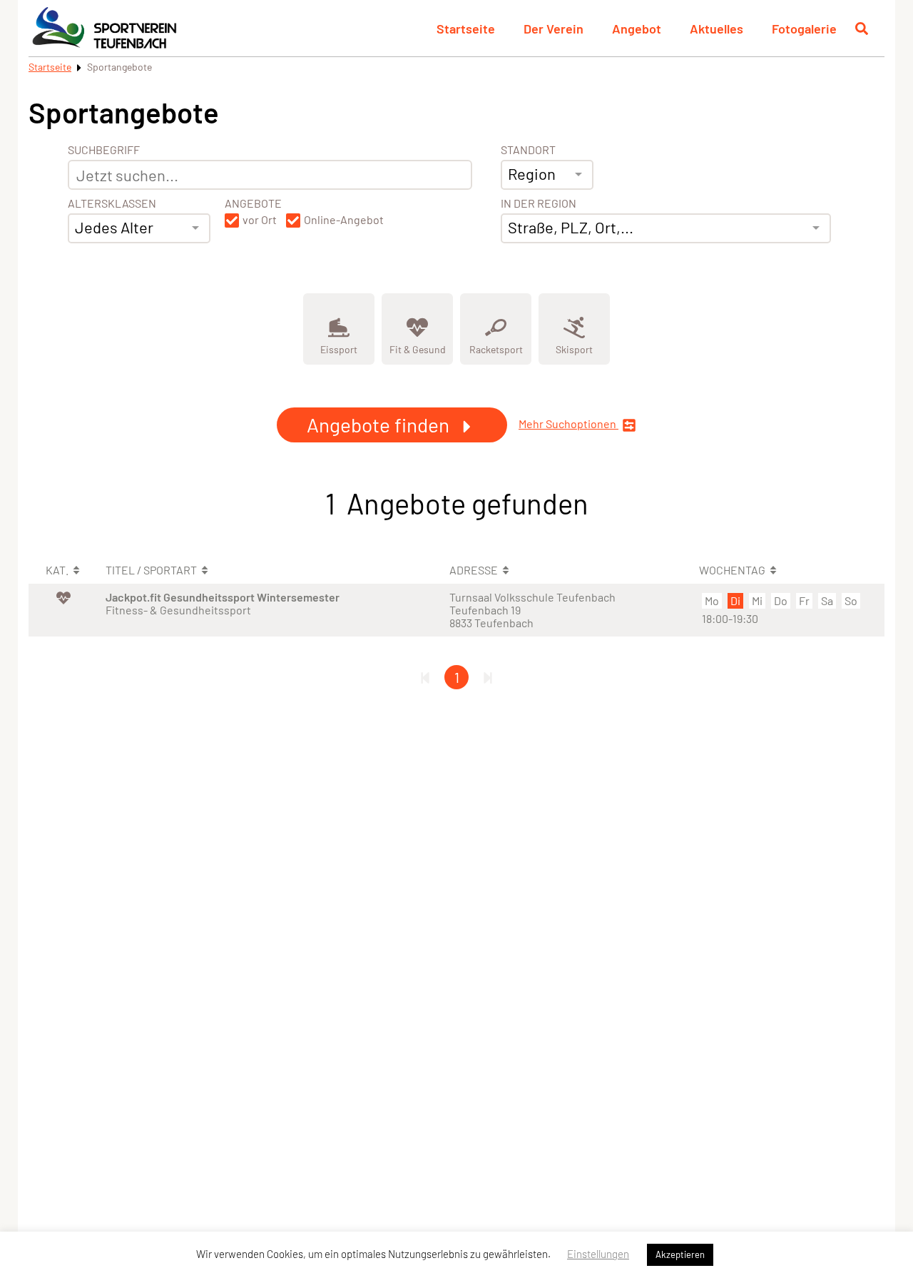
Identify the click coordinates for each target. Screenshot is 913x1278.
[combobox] (139, 228)
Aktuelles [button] (716, 28)
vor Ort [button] (260, 219)
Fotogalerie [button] (804, 28)
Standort (528, 149)
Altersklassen (112, 203)
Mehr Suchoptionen (568, 423)
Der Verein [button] (553, 28)
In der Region (538, 203)
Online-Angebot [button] (344, 219)
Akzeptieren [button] (680, 1254)
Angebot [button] (636, 28)
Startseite (466, 28)
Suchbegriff (104, 149)
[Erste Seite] (425, 677)
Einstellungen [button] (598, 1253)
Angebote (253, 203)
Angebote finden (380, 424)
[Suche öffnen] (861, 28)
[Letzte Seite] (488, 677)
